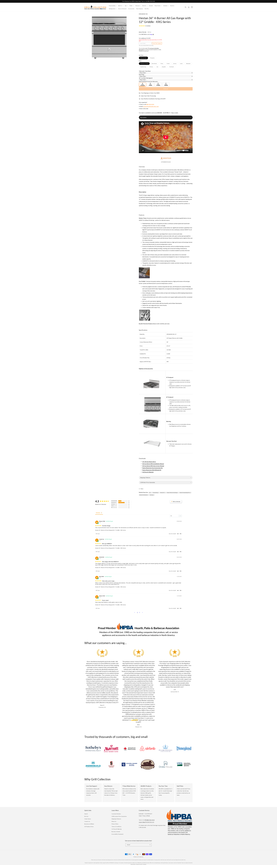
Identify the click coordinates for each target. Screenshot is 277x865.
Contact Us (87, 821)
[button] (112, 5)
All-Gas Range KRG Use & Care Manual (153, 465)
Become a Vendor (116, 831)
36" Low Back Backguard (145, 78)
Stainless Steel (145, 64)
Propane (153, 58)
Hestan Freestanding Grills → (185, 492)
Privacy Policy (115, 824)
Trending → (152, 494)
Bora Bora (155, 64)
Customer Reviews (116, 813)
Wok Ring (141, 74)
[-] (142, 85)
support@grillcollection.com (151, 106)
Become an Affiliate (89, 824)
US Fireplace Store (88, 826)
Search (86, 813)
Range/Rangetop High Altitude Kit (151, 470)
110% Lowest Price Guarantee (119, 816)
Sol (158, 67)
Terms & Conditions (116, 826)
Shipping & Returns (116, 818)
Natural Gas (144, 58)
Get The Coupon (157, 43)
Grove (175, 64)
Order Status (87, 818)
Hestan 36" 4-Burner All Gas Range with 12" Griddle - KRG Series (110, 530)
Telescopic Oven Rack (145, 71)
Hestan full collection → (143, 494)
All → (150, 492)
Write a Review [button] (176, 501)
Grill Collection (140, 856)
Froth (169, 64)
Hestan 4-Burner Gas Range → (172, 492)
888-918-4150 (150, 104)
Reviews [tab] (98, 512)
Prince (152, 67)
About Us (114, 821)
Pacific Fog (144, 67)
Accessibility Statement (117, 834)
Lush (182, 64)
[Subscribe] (149, 844)
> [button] (142, 612)
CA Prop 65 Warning (117, 829)
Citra (163, 64)
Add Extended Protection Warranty (148, 81)
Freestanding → (156, 492)
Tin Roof (172, 67)
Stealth (164, 67)
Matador (189, 64)
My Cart (86, 816)
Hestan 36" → (162, 492)
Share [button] (142, 488)
